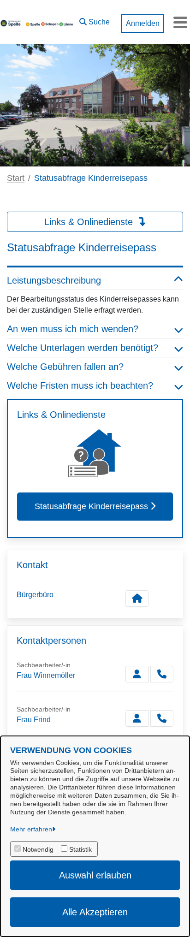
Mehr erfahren (31, 829)
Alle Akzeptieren (95, 912)
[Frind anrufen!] (161, 718)
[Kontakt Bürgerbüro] (136, 598)
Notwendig (38, 849)
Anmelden (143, 23)
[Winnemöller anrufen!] (161, 674)
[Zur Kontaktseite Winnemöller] (136, 674)
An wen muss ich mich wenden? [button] (72, 329)
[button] (94, 20)
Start (15, 178)
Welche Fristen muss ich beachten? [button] (80, 385)
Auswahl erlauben (95, 875)
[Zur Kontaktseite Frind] (136, 718)
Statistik (80, 849)
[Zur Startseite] (37, 22)
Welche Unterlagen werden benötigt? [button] (82, 348)
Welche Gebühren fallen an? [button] (65, 367)
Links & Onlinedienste (90, 222)
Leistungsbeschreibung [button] (54, 280)
